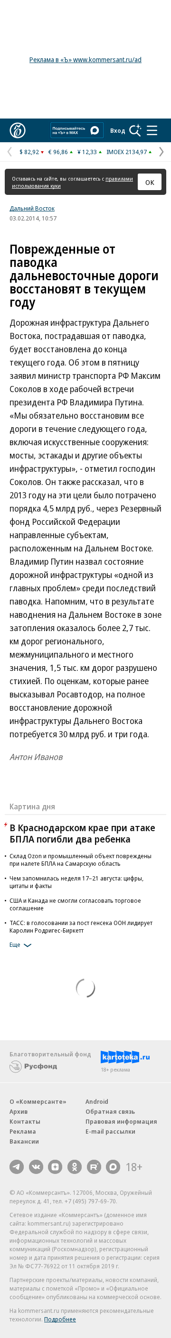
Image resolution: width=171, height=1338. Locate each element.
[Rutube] (94, 1167)
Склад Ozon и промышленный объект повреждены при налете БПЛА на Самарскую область (81, 860)
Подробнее (60, 1319)
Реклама (23, 1131)
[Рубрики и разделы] (152, 130)
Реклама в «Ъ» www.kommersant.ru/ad (85, 59)
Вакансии (24, 1141)
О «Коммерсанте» (38, 1101)
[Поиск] (135, 130)
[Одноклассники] (74, 1167)
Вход (117, 130)
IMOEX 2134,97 (126, 151)
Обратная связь (110, 1111)
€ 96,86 (58, 151)
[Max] (113, 1167)
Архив (19, 1111)
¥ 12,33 (87, 151)
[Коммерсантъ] (18, 130)
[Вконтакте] (36, 1167)
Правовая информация (121, 1121)
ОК (149, 182)
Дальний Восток (32, 208)
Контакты (25, 1121)
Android (97, 1101)
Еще (15, 944)
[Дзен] (55, 1167)
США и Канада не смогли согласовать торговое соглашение (75, 904)
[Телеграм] (17, 1167)
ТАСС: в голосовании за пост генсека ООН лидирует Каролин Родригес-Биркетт (81, 926)
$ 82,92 (29, 151)
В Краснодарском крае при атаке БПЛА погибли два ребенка (82, 833)
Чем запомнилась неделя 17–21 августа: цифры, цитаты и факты (76, 882)
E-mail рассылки (110, 1131)
